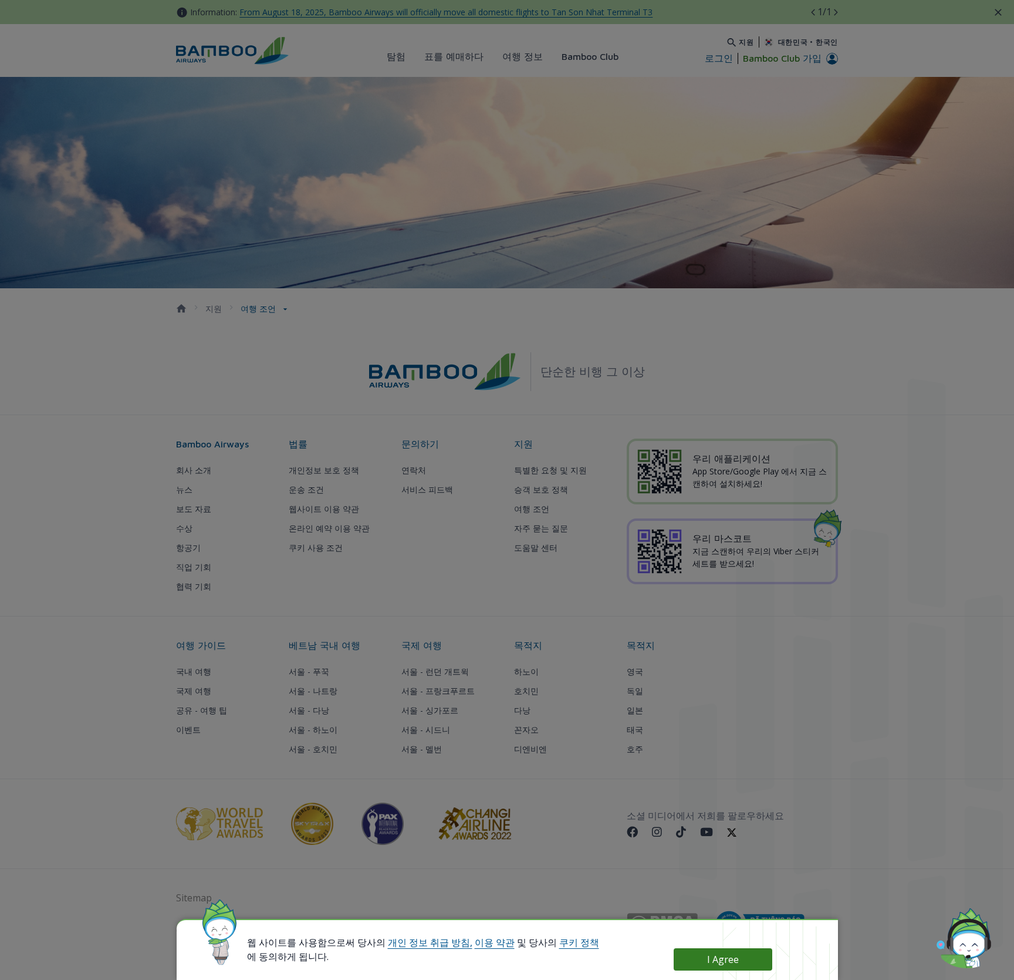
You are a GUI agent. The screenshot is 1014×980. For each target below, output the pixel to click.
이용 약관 (495, 942)
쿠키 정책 (579, 942)
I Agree (723, 959)
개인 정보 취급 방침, (430, 942)
